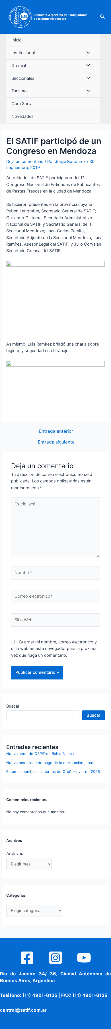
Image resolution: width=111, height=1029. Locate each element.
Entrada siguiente (56, 442)
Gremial (18, 65)
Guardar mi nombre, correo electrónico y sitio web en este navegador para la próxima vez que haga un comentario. (54, 648)
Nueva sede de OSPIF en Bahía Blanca (40, 753)
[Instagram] (55, 958)
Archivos (14, 853)
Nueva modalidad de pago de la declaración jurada (50, 762)
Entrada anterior (56, 431)
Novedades (22, 116)
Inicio (16, 40)
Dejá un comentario (25, 161)
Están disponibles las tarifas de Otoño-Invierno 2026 (53, 771)
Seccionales (22, 78)
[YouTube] (84, 958)
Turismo (19, 90)
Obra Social (22, 103)
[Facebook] (27, 958)
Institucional (23, 52)
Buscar (12, 706)
